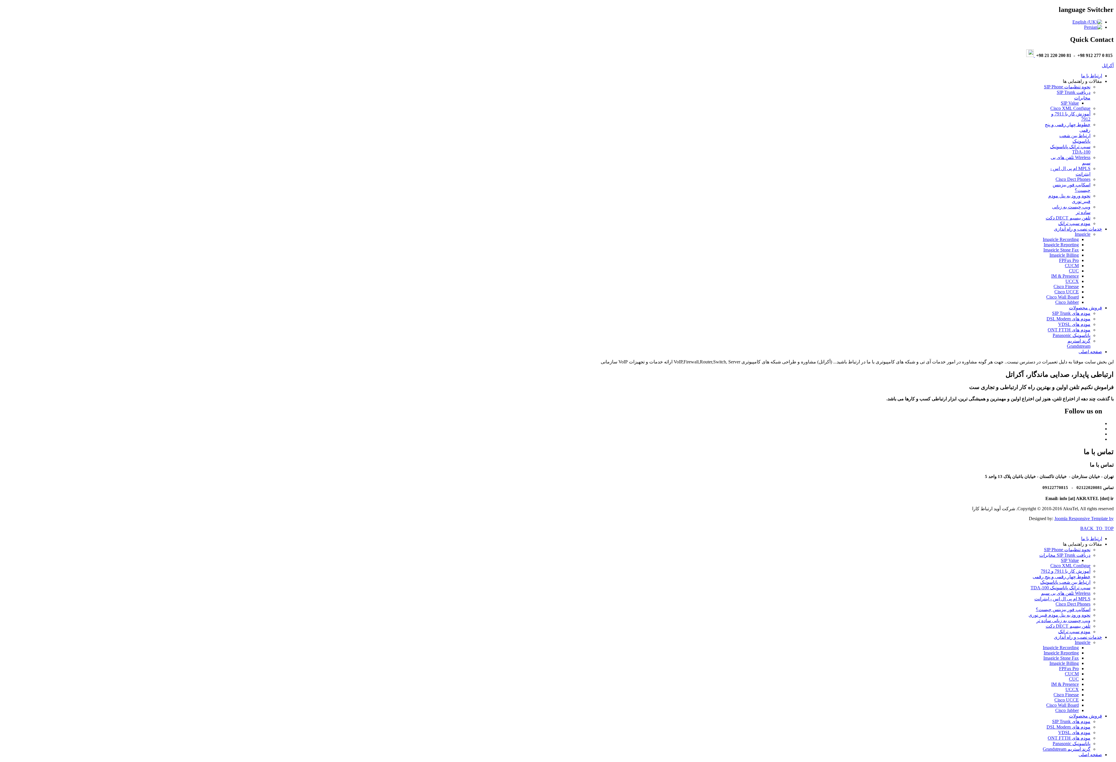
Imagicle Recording (1061, 239)
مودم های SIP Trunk (1071, 313)
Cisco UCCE (1066, 291)
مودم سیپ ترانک (1074, 223)
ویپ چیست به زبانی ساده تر (1063, 620)
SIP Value (1070, 103)
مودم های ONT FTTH (1069, 329)
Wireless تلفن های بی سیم (1065, 593)
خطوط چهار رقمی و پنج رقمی (1061, 576)
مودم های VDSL (1074, 324)
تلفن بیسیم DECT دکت (1068, 217)
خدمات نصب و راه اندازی (1078, 228)
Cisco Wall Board (1062, 297)
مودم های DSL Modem (1068, 318)
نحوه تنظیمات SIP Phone (1067, 86)
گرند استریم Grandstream (1078, 343)
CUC (1074, 270)
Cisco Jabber (1067, 302)
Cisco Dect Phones (1073, 179)
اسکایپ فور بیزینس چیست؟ (1063, 609)
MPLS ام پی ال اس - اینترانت (1062, 598)
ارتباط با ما (1091, 75)
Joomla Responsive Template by (1084, 518)
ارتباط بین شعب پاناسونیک (1065, 582)
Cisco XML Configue (1070, 108)
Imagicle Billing (1064, 255)
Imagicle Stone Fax (1061, 249)
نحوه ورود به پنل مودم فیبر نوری (1059, 615)
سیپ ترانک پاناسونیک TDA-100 (1060, 587)
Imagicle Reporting (1061, 244)
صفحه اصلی (1090, 351)
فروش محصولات (1085, 307)
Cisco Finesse (1066, 286)
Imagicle (1082, 234)
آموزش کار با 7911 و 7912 (1065, 571)
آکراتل (1108, 65)
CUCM (1072, 265)
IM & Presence (1065, 276)
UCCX (1072, 281)
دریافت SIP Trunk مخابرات (1064, 555)
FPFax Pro (1069, 260)
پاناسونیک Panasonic (1071, 335)
